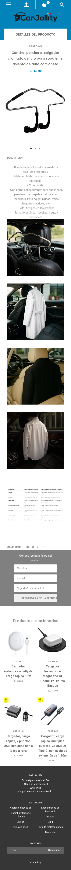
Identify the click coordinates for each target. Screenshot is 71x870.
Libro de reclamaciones (50, 827)
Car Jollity (35, 862)
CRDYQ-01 (18, 731)
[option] (35, 110)
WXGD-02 (18, 661)
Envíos (20, 822)
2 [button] (35, 148)
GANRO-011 (35, 46)
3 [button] (39, 148)
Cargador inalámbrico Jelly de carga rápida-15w (18, 671)
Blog (50, 822)
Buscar (50, 816)
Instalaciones (20, 827)
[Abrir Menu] (9, 4)
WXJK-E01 (53, 661)
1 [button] (31, 148)
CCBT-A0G (53, 731)
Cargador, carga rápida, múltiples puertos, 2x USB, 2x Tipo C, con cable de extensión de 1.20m (52, 745)
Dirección (50, 832)
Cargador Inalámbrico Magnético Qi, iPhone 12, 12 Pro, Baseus (53, 676)
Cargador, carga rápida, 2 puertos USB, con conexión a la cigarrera (18, 743)
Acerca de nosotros (20, 807)
